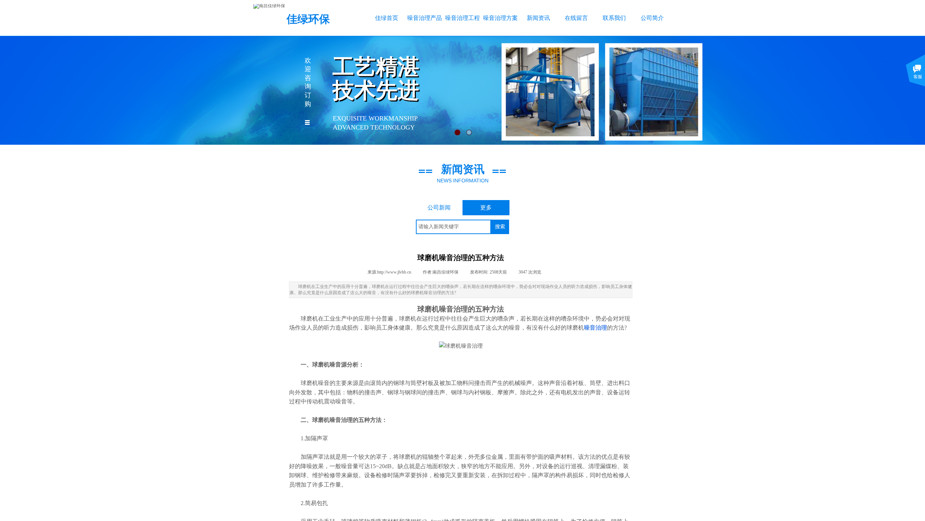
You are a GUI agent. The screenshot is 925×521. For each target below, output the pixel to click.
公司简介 (652, 18)
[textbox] (453, 227)
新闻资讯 (538, 18)
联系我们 (614, 18)
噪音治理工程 (462, 18)
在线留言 (576, 18)
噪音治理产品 (424, 18)
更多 (486, 207)
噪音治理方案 (500, 18)
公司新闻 (439, 207)
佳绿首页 (386, 18)
